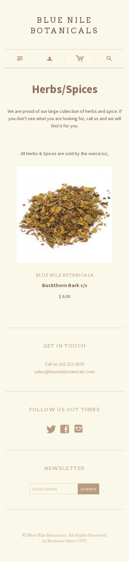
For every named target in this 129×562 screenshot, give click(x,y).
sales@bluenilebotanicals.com (64, 372)
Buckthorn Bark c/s (64, 285)
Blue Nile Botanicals (64, 275)
